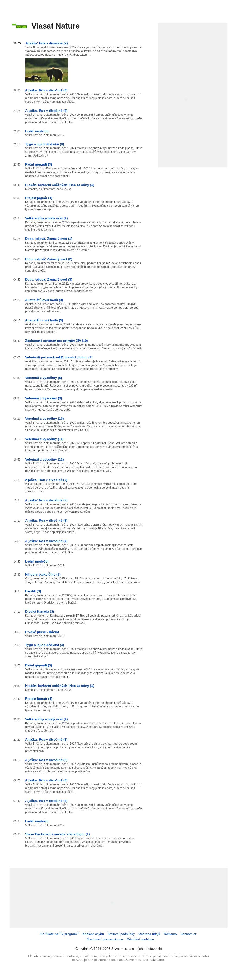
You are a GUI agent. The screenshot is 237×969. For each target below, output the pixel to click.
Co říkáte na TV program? (59, 934)
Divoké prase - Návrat (42, 632)
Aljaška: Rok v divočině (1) (46, 480)
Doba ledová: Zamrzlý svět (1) (48, 238)
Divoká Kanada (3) (39, 611)
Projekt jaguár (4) (38, 198)
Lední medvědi (37, 131)
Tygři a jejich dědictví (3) (44, 144)
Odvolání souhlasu (140, 939)
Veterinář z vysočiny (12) (44, 459)
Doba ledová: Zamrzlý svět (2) (48, 259)
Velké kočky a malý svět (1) (46, 218)
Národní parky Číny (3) (43, 574)
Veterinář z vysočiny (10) (44, 418)
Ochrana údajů (149, 934)
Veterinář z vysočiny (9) (43, 398)
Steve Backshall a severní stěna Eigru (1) (57, 834)
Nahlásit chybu (93, 934)
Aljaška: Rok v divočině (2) (46, 43)
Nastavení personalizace (105, 939)
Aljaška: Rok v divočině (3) (46, 90)
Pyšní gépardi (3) (38, 164)
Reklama (170, 934)
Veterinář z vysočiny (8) (43, 378)
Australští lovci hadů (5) (44, 320)
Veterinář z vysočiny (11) (44, 439)
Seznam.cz (189, 934)
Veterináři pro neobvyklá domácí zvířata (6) (59, 357)
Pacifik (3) (33, 591)
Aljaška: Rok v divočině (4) (46, 110)
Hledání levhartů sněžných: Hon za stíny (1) (59, 185)
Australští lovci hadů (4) (44, 300)
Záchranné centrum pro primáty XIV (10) (56, 340)
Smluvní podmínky (121, 934)
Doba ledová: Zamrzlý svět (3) (48, 279)
